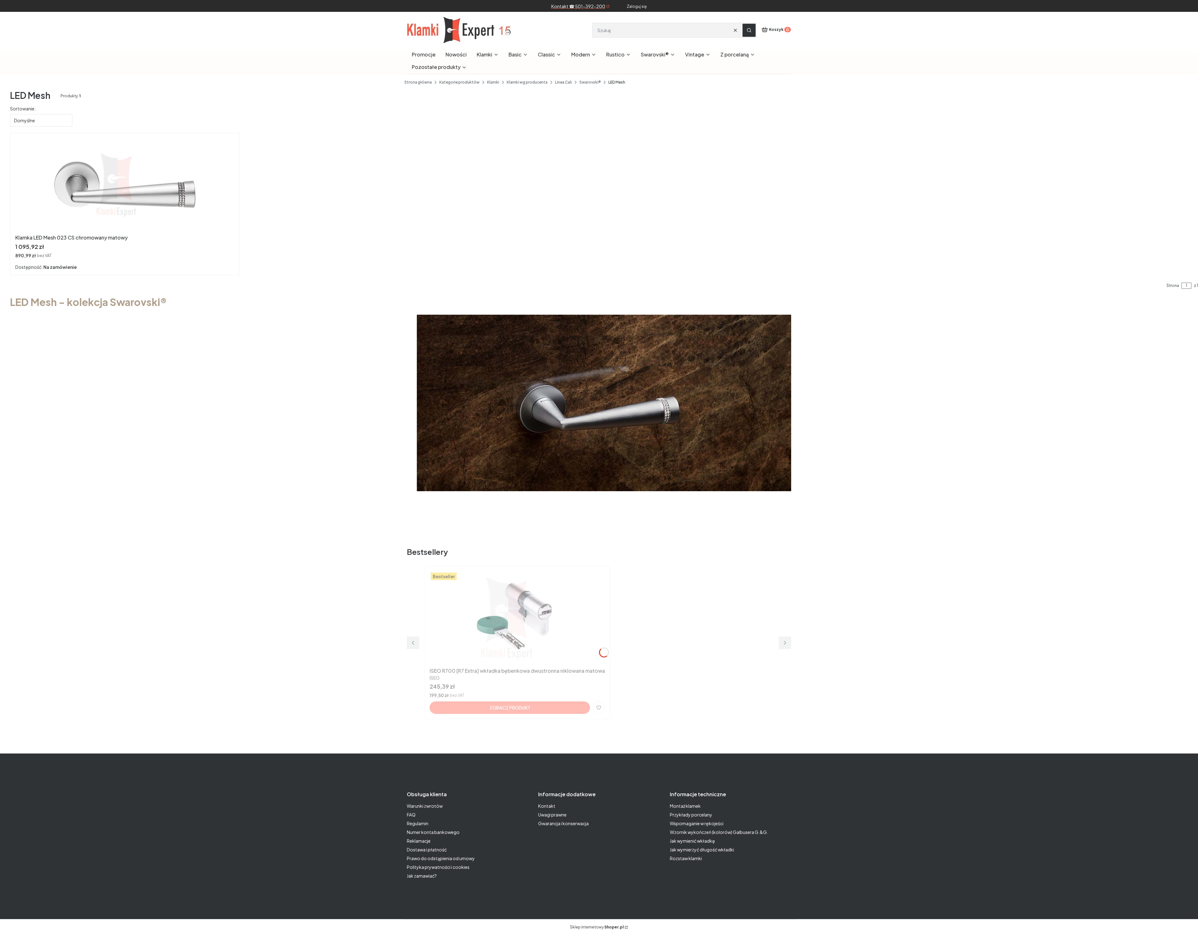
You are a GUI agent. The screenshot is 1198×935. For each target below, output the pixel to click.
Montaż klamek (685, 806)
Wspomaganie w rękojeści (696, 823)
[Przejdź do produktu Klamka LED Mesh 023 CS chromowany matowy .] (125, 185)
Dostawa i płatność (427, 849)
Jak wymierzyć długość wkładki (702, 849)
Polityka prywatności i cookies (438, 867)
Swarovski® (590, 82)
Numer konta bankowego (433, 832)
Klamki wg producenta (527, 82)
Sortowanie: (23, 108)
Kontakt (546, 806)
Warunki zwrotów (425, 806)
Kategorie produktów (459, 82)
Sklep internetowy (597, 927)
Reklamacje (419, 841)
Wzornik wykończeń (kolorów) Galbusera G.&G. (719, 832)
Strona (1172, 285)
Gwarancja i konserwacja (563, 823)
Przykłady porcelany (691, 814)
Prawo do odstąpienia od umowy (441, 858)
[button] (749, 30)
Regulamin (417, 823)
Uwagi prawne (552, 814)
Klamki (493, 82)
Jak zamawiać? (422, 876)
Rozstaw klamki (686, 858)
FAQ (411, 814)
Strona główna (418, 82)
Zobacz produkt (509, 707)
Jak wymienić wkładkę (692, 841)
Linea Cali (563, 82)
